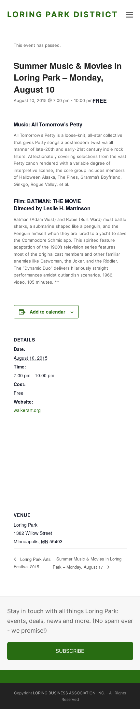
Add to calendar (47, 311)
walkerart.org (27, 410)
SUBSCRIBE (70, 651)
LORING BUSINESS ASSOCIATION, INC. (69, 692)
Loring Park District (62, 14)
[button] (129, 14)
